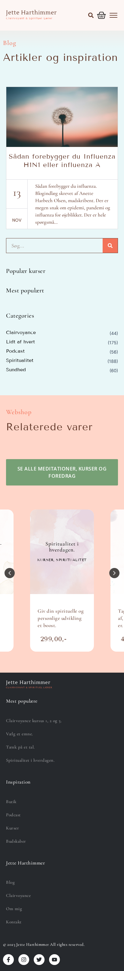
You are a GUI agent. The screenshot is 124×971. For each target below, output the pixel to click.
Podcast (15, 351)
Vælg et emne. (19, 733)
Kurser (12, 828)
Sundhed (16, 369)
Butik (11, 801)
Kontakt (14, 922)
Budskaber (16, 841)
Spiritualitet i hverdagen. (30, 760)
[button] (91, 15)
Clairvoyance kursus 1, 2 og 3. (34, 720)
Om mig (14, 908)
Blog (10, 882)
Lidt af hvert (20, 342)
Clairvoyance (21, 332)
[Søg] (110, 245)
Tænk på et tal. (20, 747)
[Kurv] (101, 15)
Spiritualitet (19, 360)
